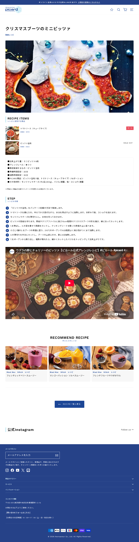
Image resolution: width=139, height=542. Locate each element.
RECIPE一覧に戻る (71, 404)
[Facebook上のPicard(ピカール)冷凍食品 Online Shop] (12, 470)
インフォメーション (12, 490)
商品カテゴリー (10, 479)
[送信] (56, 455)
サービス (8, 484)
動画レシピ (9, 35)
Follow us (127, 430)
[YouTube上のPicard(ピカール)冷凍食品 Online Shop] (17, 470)
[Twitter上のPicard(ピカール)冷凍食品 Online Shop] (23, 470)
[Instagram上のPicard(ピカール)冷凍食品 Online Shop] (7, 470)
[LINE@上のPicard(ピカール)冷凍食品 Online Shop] (28, 470)
